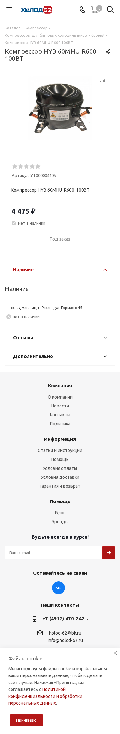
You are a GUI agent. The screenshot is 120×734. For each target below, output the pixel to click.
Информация (60, 439)
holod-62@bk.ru (65, 632)
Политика (60, 423)
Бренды (60, 521)
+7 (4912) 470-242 (63, 618)
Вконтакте (58, 587)
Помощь (60, 459)
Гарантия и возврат (60, 486)
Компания (60, 385)
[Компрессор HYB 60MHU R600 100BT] (60, 108)
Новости (60, 405)
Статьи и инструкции (60, 450)
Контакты (60, 414)
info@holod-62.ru (65, 640)
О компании (60, 396)
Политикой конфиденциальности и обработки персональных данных (45, 696)
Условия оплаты (60, 468)
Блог (60, 512)
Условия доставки (60, 477)
